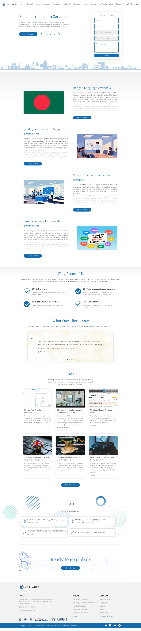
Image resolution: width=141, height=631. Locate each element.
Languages (46, 4)
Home (22, 4)
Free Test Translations (106, 4)
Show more (82, 117)
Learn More (70, 484)
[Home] (9, 4)
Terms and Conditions (106, 616)
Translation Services (33, 4)
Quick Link (104, 595)
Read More (27, 427)
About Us (93, 4)
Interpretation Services (80, 613)
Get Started (28, 34)
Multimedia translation (80, 609)
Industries (56, 4)
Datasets (77, 4)
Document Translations (80, 599)
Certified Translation (79, 606)
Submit (106, 55)
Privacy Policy (104, 613)
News (85, 4)
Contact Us (119, 4)
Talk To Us (50, 34)
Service (76, 595)
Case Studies (67, 4)
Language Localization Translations (84, 603)
